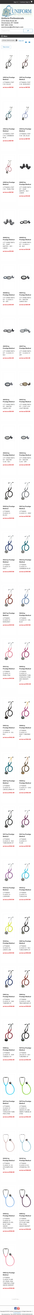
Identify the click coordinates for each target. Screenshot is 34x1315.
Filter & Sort (6, 47)
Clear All (21, 40)
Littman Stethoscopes (8, 40)
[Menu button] (2, 36)
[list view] (26, 42)
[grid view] (29, 42)
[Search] (28, 30)
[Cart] (32, 2)
